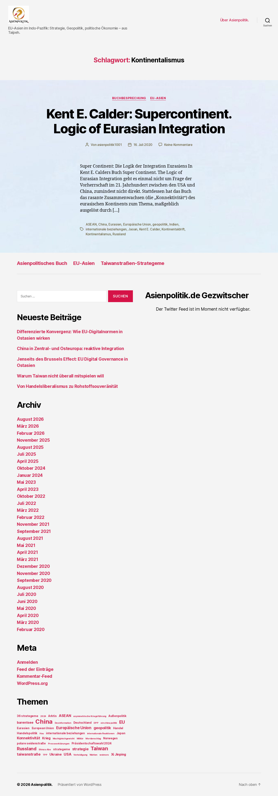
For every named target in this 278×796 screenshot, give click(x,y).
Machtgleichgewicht (63, 738)
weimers (104, 755)
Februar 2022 (30, 517)
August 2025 (30, 447)
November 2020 (33, 573)
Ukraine (55, 754)
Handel (118, 728)
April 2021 (27, 552)
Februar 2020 (31, 629)
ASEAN (91, 224)
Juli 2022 (26, 503)
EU (122, 722)
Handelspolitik (27, 733)
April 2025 (27, 461)
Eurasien (114, 224)
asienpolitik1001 (109, 145)
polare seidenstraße (31, 743)
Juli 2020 (26, 594)
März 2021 (27, 559)
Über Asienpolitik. (234, 20)
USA (67, 754)
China (102, 224)
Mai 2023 (26, 482)
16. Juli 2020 (143, 145)
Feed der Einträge (35, 669)
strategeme (61, 749)
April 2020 (27, 615)
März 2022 (28, 510)
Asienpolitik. (42, 784)
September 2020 (34, 580)
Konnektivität (28, 738)
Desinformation (63, 723)
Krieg (46, 738)
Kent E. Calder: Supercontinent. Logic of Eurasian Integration (139, 121)
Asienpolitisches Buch (42, 263)
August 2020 (30, 587)
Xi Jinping (118, 754)
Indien (173, 224)
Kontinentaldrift (173, 229)
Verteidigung (80, 755)
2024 (43, 716)
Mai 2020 (26, 608)
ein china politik (109, 723)
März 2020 (28, 622)
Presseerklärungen (58, 743)
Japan (121, 733)
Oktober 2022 (31, 496)
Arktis (52, 716)
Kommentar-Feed (34, 676)
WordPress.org (32, 683)
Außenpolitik (117, 716)
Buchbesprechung (129, 98)
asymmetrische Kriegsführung (89, 716)
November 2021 (33, 524)
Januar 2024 (30, 475)
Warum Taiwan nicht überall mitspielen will (60, 375)
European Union (43, 728)
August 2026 (30, 419)
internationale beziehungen (106, 229)
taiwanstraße (28, 754)
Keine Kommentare (178, 145)
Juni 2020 (27, 601)
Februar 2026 (31, 433)
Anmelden (27, 662)
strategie (80, 749)
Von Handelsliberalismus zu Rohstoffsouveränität (67, 386)
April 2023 (27, 489)
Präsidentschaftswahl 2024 (92, 743)
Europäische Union (137, 224)
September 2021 (34, 531)
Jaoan (132, 229)
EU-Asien (158, 98)
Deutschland (82, 722)
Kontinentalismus (98, 234)
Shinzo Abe (45, 749)
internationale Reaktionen (100, 733)
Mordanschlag (93, 738)
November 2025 (33, 440)
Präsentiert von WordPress (80, 784)
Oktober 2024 (31, 468)
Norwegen (110, 738)
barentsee (25, 722)
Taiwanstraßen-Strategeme (132, 263)
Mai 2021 (26, 545)
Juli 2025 (26, 454)
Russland (119, 234)
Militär (80, 738)
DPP (96, 723)
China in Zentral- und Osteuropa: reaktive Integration (70, 348)
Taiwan (99, 748)
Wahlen (93, 755)
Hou (41, 733)
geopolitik (159, 224)
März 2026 (28, 426)
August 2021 (30, 538)
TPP (45, 755)
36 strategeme (27, 716)
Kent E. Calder (149, 229)
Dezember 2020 (33, 566)
